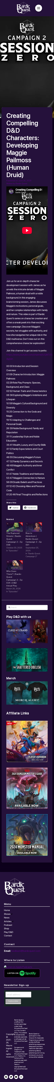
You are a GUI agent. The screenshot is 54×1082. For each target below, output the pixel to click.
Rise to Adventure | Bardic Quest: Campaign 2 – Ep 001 (34, 539)
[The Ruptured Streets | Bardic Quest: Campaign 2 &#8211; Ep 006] (14, 527)
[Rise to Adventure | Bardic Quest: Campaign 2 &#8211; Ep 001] (34, 527)
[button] (38, 8)
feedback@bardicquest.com (25, 950)
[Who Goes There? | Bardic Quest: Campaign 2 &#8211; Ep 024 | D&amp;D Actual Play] (14, 565)
